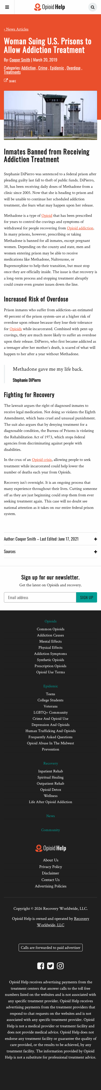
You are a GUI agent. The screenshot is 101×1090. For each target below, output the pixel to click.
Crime (42, 68)
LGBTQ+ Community (51, 712)
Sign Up (86, 597)
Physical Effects (50, 647)
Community (50, 829)
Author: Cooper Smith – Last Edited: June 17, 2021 (41, 539)
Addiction (28, 68)
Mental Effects (50, 641)
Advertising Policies (50, 886)
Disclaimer (50, 873)
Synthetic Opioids (50, 659)
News (50, 815)
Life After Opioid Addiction (50, 801)
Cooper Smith (20, 60)
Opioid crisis (42, 459)
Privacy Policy (50, 866)
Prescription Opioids (50, 665)
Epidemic (57, 68)
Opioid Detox (50, 789)
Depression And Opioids (51, 724)
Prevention (50, 749)
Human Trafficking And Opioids (50, 730)
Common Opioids (50, 629)
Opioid (46, 215)
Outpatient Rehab (50, 783)
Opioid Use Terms (50, 672)
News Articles (16, 29)
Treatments (12, 72)
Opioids (16, 328)
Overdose (73, 68)
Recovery (50, 763)
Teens (50, 693)
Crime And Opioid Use (50, 718)
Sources (9, 551)
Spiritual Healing (50, 777)
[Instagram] (60, 967)
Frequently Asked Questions (50, 736)
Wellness (51, 795)
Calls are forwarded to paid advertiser (50, 947)
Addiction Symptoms (50, 653)
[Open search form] (92, 7)
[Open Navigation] (7, 7)
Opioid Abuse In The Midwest (50, 743)
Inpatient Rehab (50, 771)
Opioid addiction (80, 228)
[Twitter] (50, 967)
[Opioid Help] (49, 7)
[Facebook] (41, 967)
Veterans (51, 706)
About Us (50, 860)
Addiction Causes (50, 635)
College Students (50, 700)
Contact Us (50, 879)
